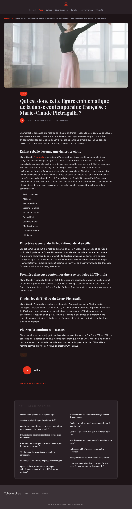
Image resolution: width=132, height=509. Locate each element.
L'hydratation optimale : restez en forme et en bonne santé (40, 436)
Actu (41, 10)
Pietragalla (39, 157)
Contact (45, 493)
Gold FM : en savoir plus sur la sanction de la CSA (90, 433)
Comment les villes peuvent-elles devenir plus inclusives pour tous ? (41, 444)
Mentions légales (32, 493)
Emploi (74, 10)
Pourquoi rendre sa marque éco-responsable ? (90, 457)
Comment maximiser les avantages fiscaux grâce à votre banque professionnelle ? (89, 464)
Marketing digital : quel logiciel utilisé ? (38, 420)
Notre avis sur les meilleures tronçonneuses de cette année (89, 415)
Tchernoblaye (12, 493)
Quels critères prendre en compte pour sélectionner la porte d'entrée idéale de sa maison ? (39, 469)
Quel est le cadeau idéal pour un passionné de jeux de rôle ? (90, 424)
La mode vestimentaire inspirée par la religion (41, 460)
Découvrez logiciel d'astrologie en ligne (38, 414)
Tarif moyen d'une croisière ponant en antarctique (37, 453)
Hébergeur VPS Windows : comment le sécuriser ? (87, 450)
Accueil (32, 10)
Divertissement (61, 10)
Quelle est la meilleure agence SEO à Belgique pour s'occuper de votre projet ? (41, 427)
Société (99, 10)
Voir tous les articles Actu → (33, 383)
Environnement (86, 10)
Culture (49, 10)
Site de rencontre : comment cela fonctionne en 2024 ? (91, 441)
